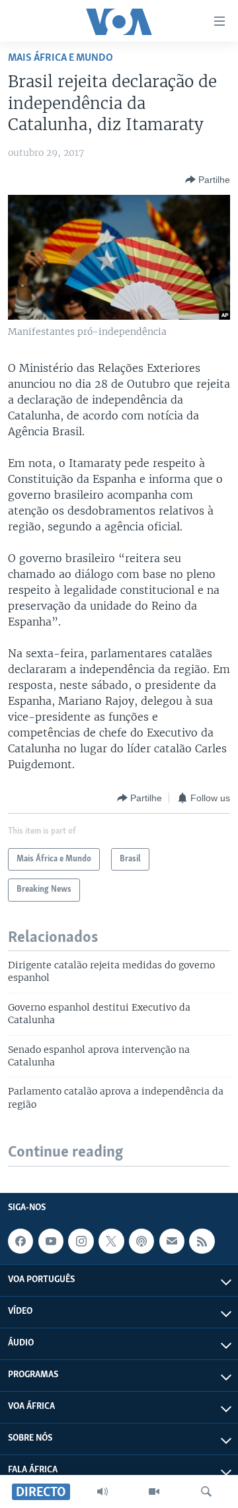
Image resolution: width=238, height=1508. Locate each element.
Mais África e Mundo (60, 57)
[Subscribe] (171, 1241)
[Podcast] (141, 1241)
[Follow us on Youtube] (50, 1241)
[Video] (154, 1491)
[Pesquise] (206, 1491)
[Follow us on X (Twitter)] (111, 1241)
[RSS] (201, 1241)
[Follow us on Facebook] (20, 1241)
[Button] (207, 180)
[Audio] (102, 1491)
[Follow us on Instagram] (80, 1241)
